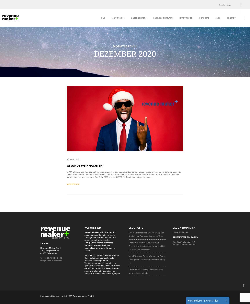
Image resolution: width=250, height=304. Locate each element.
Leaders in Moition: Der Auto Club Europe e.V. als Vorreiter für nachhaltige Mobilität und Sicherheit (147, 246)
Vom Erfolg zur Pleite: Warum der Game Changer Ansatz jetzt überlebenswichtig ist (147, 259)
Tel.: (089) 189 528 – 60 (51, 258)
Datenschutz (58, 296)
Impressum (45, 296)
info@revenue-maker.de (51, 260)
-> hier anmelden (180, 232)
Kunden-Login (225, 5)
